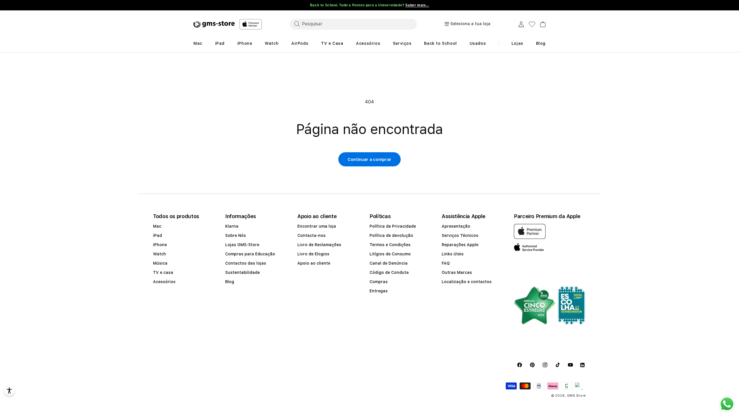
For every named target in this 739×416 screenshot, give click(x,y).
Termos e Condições (390, 244)
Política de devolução (391, 235)
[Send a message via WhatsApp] (727, 404)
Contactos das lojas (245, 263)
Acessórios (164, 281)
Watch (159, 254)
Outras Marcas (457, 272)
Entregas (379, 291)
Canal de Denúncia (389, 263)
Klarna (231, 226)
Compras (379, 281)
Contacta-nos (311, 235)
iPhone (160, 244)
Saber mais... (417, 5)
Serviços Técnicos (460, 235)
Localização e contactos (467, 281)
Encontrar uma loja (316, 226)
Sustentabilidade (242, 272)
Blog (229, 281)
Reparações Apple (460, 244)
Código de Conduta (389, 272)
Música (160, 263)
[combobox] (353, 24)
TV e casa (163, 272)
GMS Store (576, 396)
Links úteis (453, 254)
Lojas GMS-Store (242, 244)
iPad (157, 235)
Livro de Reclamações (319, 244)
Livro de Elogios (313, 254)
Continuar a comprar (369, 159)
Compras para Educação (250, 254)
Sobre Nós (235, 235)
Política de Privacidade (393, 226)
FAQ (446, 263)
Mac (157, 226)
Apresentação (456, 226)
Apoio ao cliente (313, 263)
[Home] (214, 24)
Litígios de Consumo (390, 254)
